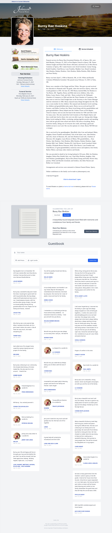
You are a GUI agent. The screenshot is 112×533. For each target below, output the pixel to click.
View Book (57, 215)
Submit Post (92, 260)
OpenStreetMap (58, 528)
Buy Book (66, 215)
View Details (25, 86)
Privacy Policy (51, 525)
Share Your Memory (91, 231)
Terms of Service (61, 525)
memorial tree (68, 186)
